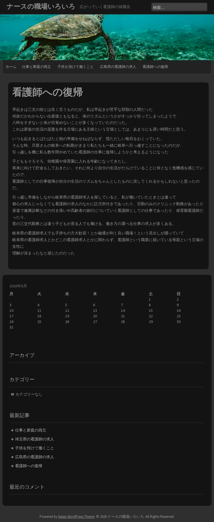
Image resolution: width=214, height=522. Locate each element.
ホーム (11, 66)
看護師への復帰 (155, 66)
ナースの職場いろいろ (41, 6)
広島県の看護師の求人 (118, 66)
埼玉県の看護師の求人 (34, 439)
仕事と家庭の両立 (36, 66)
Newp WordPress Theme (76, 516)
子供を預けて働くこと (75, 66)
